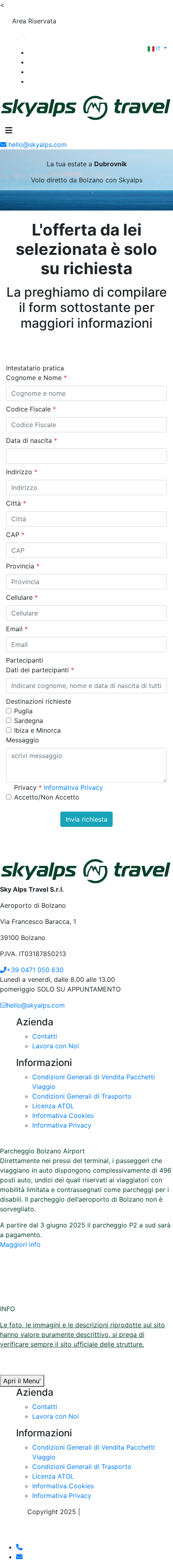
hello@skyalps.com (35, 1005)
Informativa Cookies (63, 1115)
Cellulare (22, 597)
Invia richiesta (86, 819)
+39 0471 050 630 (35, 970)
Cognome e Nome (36, 378)
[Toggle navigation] (9, 130)
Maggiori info (20, 1244)
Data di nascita (31, 440)
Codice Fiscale (31, 409)
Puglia (23, 711)
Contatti (44, 1036)
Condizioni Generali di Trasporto (82, 1096)
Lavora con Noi (55, 1046)
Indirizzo (21, 472)
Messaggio (22, 740)
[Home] (86, 106)
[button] (157, 48)
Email (17, 629)
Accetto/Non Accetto (46, 797)
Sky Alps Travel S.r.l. (114, 1512)
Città (16, 503)
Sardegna (28, 721)
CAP (15, 535)
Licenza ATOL (53, 1106)
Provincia (22, 566)
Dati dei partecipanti (40, 670)
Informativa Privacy (73, 787)
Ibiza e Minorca (37, 730)
